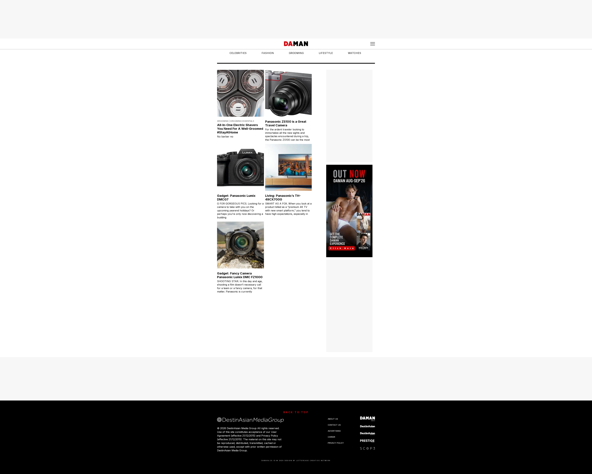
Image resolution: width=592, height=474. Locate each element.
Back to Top (296, 412)
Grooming (296, 53)
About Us (333, 419)
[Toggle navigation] (372, 43)
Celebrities (238, 53)
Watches (354, 53)
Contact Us (334, 425)
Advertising (334, 431)
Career (331, 437)
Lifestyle (326, 53)
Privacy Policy (336, 443)
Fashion (268, 53)
